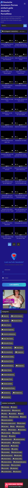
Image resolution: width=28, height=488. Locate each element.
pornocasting (6, 452)
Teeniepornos (7, 392)
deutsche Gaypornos (8, 329)
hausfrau (13, 436)
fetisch (4, 429)
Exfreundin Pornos (8, 343)
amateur (15, 407)
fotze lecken (22, 429)
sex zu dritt (5, 468)
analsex (5, 413)
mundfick (15, 449)
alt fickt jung (6, 407)
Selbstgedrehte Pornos (9, 388)
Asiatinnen (6, 320)
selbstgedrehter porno (20, 461)
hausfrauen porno (7, 439)
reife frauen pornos (7, 455)
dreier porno (21, 426)
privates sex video (17, 452)
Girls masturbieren (8, 352)
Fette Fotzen (19, 347)
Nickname (7, 269)
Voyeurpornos (7, 397)
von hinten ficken (7, 471)
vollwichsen (14, 468)
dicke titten (5, 426)
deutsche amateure (7, 420)
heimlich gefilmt (6, 442)
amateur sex (17, 410)
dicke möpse (22, 423)
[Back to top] (23, 483)
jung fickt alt (6, 445)
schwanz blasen (7, 458)
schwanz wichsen (7, 461)
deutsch (24, 416)
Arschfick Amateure (17, 316)
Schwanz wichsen (8, 383)
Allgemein (6, 316)
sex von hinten (16, 465)
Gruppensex (20, 352)
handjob (5, 436)
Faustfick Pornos (7, 347)
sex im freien (6, 465)
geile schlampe (6, 432)
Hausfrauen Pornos (8, 361)
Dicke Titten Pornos (8, 338)
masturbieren (6, 449)
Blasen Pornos (7, 325)
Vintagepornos (18, 392)
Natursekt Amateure (8, 365)
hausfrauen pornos (19, 439)
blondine (5, 416)
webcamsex (18, 471)
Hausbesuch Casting (8, 356)
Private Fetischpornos (9, 374)
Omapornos (20, 365)
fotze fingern (13, 429)
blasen (21, 413)
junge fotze (16, 442)
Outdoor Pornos (7, 370)
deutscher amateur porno (9, 423)
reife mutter (18, 455)
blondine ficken (14, 416)
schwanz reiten (18, 458)
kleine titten (15, 445)
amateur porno (6, 410)
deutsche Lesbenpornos (9, 334)
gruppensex (17, 432)
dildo (13, 426)
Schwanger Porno (8, 379)
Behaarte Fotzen (17, 320)
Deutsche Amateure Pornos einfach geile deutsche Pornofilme (9, 8)
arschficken (13, 413)
